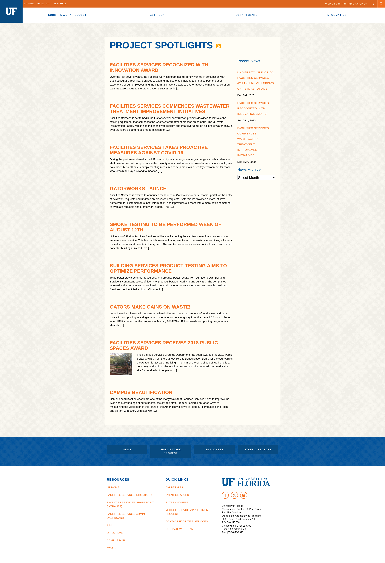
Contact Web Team (179, 528)
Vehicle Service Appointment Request (187, 511)
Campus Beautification (141, 392)
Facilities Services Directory (129, 494)
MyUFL (111, 547)
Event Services (177, 494)
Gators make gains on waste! (150, 307)
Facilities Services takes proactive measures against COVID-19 (159, 150)
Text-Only (60, 4)
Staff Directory (258, 449)
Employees (214, 449)
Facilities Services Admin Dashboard (126, 515)
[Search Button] (381, 4)
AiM (109, 525)
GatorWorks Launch (138, 188)
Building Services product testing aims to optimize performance (168, 268)
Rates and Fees (176, 502)
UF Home (29, 4)
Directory (44, 4)
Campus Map (116, 540)
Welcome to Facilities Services (346, 3)
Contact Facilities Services (186, 521)
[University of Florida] (246, 481)
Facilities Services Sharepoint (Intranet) (130, 504)
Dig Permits (174, 487)
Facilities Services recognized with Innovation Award (253, 108)
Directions (115, 532)
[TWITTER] (234, 495)
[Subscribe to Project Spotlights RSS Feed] (218, 45)
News (127, 449)
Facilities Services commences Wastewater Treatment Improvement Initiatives (169, 108)
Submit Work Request (170, 451)
